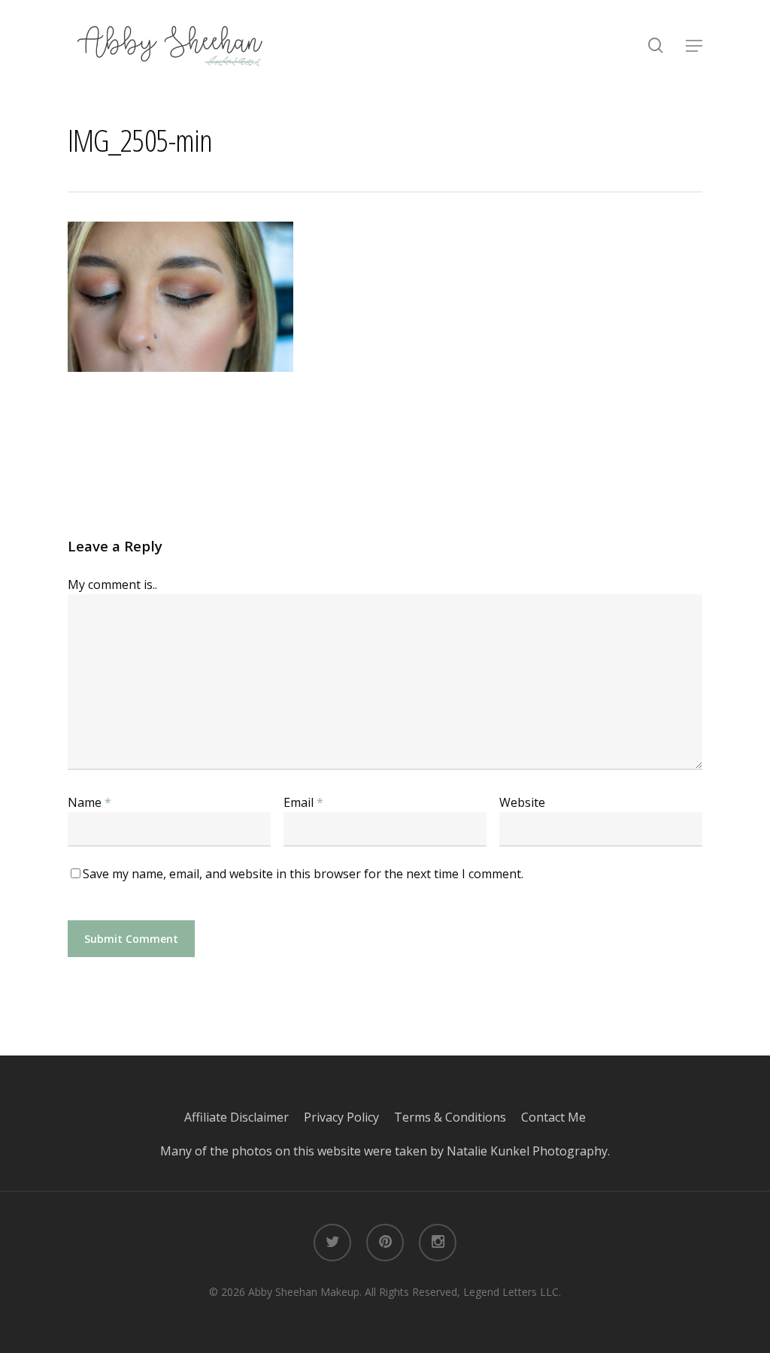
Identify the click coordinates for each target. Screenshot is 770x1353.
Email (303, 802)
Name (89, 802)
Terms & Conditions (457, 1117)
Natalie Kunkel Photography (527, 1151)
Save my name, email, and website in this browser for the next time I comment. (303, 873)
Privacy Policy (349, 1117)
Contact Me (553, 1117)
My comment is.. (112, 584)
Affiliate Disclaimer (244, 1117)
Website (522, 802)
